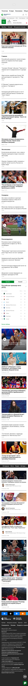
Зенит (7, 302)
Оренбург (8, 316)
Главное (3, 18)
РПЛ (17, 18)
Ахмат (7, 319)
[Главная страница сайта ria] (2, 14)
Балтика (8, 307)
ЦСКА (7, 299)
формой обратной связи (8, 672)
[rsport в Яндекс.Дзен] (11, 613)
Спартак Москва (10, 296)
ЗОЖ (25, 622)
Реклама (13, 625)
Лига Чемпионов (10, 18)
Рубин (7, 313)
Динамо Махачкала (11, 305)
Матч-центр (4, 22)
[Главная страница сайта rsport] (9, 14)
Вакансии (4, 631)
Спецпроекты (5, 625)
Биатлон (20, 622)
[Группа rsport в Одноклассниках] (23, 613)
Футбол (3, 622)
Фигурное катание (12, 622)
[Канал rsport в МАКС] (4, 613)
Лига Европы (22, 18)
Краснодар (9, 293)
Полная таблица (6, 324)
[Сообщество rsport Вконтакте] (17, 613)
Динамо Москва (10, 310)
